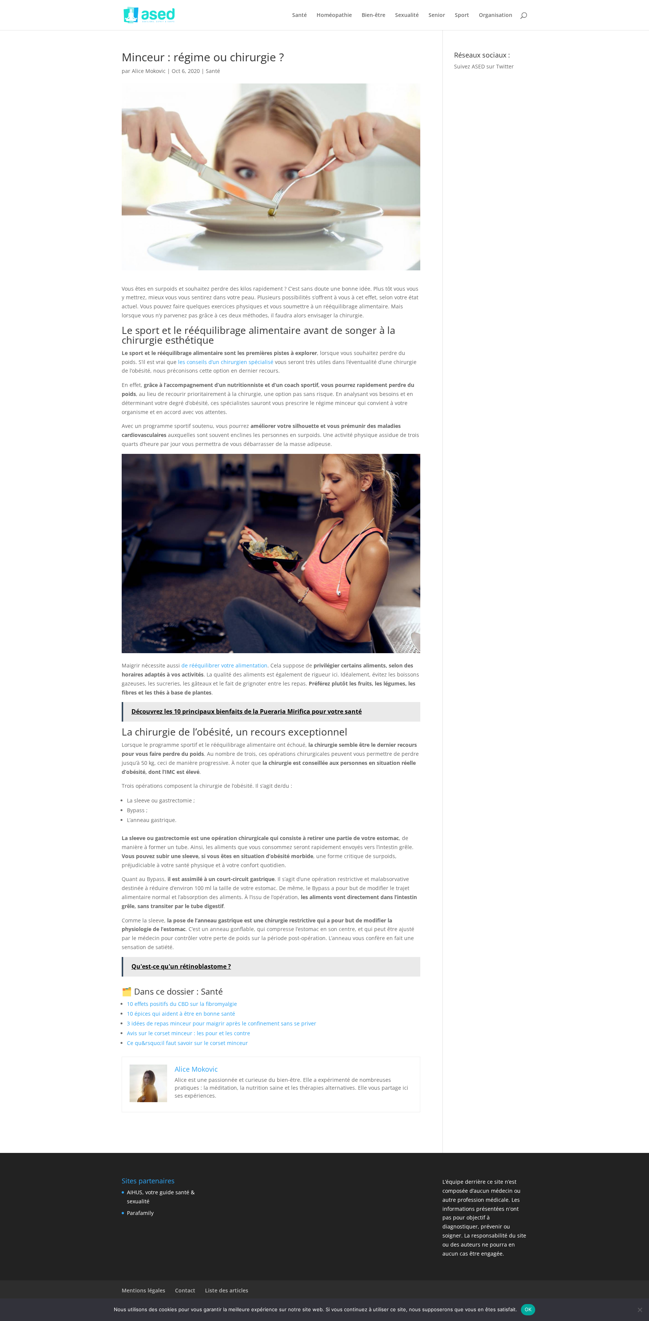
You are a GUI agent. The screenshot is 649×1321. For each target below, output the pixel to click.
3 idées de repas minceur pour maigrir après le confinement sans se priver (221, 1023)
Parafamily (140, 1212)
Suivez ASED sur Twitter (484, 66)
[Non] (639, 1309)
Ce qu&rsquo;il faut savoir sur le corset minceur (187, 1042)
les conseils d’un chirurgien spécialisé (225, 362)
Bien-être (373, 15)
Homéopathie (334, 15)
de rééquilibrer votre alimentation (224, 665)
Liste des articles (226, 1290)
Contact (185, 1290)
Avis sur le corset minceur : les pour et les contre (188, 1033)
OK (528, 1309)
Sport (462, 15)
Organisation (495, 15)
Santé (299, 15)
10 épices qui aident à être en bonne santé (181, 1013)
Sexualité (407, 15)
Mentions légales (143, 1290)
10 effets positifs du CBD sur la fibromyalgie (182, 1003)
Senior (437, 15)
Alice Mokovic (149, 70)
